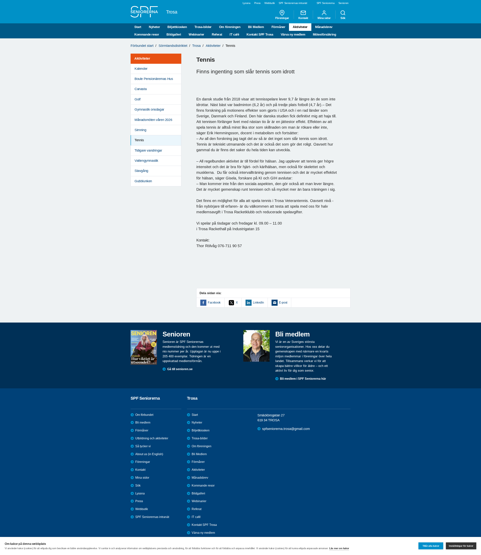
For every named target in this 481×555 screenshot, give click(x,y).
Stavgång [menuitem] (141, 171)
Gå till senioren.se (180, 369)
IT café (234, 34)
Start (137, 27)
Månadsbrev (323, 27)
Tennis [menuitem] (139, 140)
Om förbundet (144, 414)
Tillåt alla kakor (431, 546)
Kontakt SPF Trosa (260, 34)
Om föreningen (229, 27)
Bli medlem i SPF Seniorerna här (303, 378)
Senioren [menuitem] (343, 3)
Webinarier (196, 34)
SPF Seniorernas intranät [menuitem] (293, 3)
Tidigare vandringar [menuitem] (148, 150)
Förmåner (278, 27)
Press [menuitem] (257, 3)
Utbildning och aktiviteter (151, 438)
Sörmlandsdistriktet (173, 45)
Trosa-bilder (203, 27)
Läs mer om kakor (339, 548)
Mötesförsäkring (324, 34)
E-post (283, 302)
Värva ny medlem (293, 34)
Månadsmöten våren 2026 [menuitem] (153, 120)
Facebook (214, 302)
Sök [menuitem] (342, 17)
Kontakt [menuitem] (303, 17)
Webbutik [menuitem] (269, 3)
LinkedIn (258, 302)
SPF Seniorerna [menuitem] (326, 3)
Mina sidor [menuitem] (324, 17)
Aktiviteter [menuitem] (142, 58)
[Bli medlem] (256, 346)
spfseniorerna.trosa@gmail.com (286, 429)
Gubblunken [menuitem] (143, 181)
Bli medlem (142, 422)
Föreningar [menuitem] (282, 17)
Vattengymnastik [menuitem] (146, 160)
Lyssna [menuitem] (246, 3)
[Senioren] (144, 347)
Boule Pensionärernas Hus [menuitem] (154, 79)
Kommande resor (146, 34)
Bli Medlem (256, 27)
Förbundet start (142, 45)
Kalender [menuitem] (141, 69)
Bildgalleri (173, 34)
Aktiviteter (300, 27)
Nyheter (154, 27)
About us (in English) (149, 454)
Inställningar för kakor (461, 546)
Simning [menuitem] (140, 130)
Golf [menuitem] (137, 99)
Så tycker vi (143, 446)
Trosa (196, 45)
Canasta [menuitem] (141, 89)
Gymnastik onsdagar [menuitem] (149, 109)
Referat (217, 34)
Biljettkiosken (177, 27)
